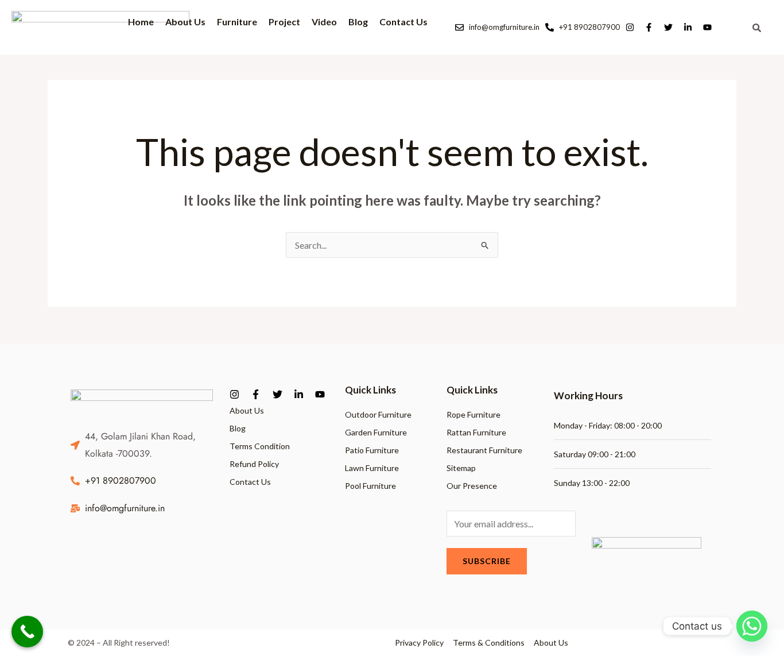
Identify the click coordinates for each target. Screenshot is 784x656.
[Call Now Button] (27, 631)
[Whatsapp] (751, 626)
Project (284, 21)
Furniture (237, 21)
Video (324, 21)
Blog (358, 21)
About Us (185, 21)
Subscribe (487, 561)
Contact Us (403, 21)
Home (141, 21)
